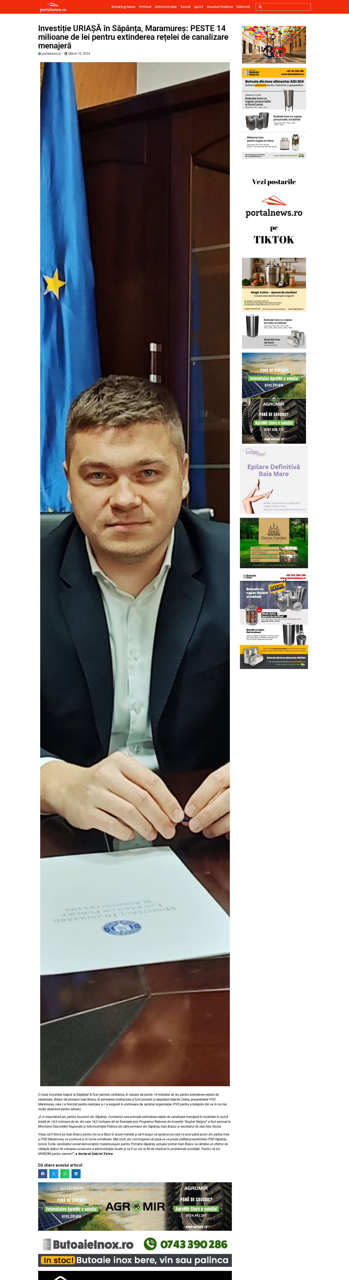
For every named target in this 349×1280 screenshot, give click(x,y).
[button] (42, 1173)
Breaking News (123, 6)
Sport (198, 6)
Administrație (166, 6)
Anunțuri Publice (220, 6)
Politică (145, 6)
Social (185, 6)
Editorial (243, 6)
